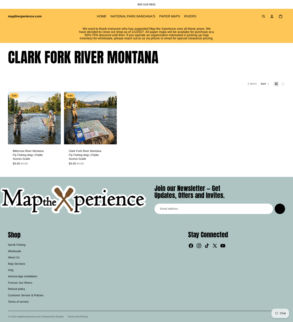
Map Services (16, 263)
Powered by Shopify (53, 316)
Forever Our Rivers (20, 282)
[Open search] (263, 16)
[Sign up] (280, 209)
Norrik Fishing (17, 244)
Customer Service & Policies (25, 295)
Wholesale (14, 251)
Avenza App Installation (22, 276)
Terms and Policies (78, 316)
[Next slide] (55, 118)
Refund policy (16, 288)
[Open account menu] (271, 16)
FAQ (11, 270)
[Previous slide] (14, 118)
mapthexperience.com (29, 316)
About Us (14, 257)
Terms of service (18, 301)
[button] (265, 83)
